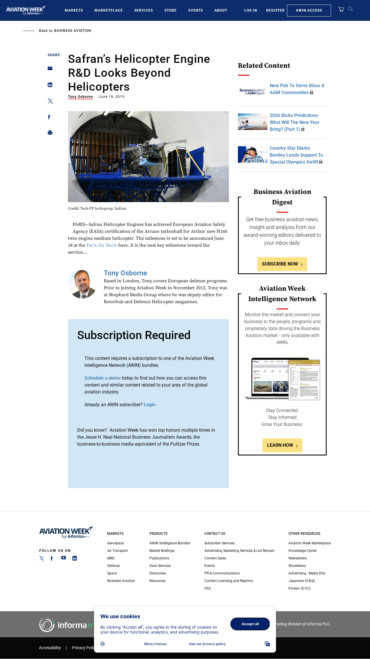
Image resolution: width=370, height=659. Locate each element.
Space (112, 573)
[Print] (48, 134)
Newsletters (297, 558)
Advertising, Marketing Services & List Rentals (239, 551)
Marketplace (109, 10)
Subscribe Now (280, 264)
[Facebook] (52, 559)
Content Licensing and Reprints (228, 581)
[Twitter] (41, 559)
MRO (110, 558)
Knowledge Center (302, 551)
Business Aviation (72, 31)
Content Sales (215, 558)
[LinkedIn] (74, 559)
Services (143, 10)
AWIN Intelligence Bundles (169, 543)
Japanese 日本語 (301, 581)
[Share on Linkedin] (48, 86)
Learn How (280, 445)
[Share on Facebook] (48, 118)
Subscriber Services (219, 543)
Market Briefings (162, 551)
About (220, 10)
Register (275, 10)
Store (170, 10)
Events (195, 10)
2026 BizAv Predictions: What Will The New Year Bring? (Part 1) (294, 122)
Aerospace (115, 543)
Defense (113, 566)
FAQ (207, 588)
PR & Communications (222, 573)
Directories (157, 573)
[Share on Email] (48, 70)
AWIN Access (309, 10)
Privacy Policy (84, 647)
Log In (250, 10)
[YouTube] (63, 559)
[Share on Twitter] (48, 102)
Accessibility (50, 647)
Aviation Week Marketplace (309, 543)
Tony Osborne (80, 97)
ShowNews (297, 566)
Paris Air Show (101, 245)
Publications (159, 558)
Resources (157, 581)
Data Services (160, 566)
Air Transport (117, 551)
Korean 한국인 (299, 588)
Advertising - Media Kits (306, 573)
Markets (74, 10)
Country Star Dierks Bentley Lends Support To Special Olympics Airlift (296, 155)
